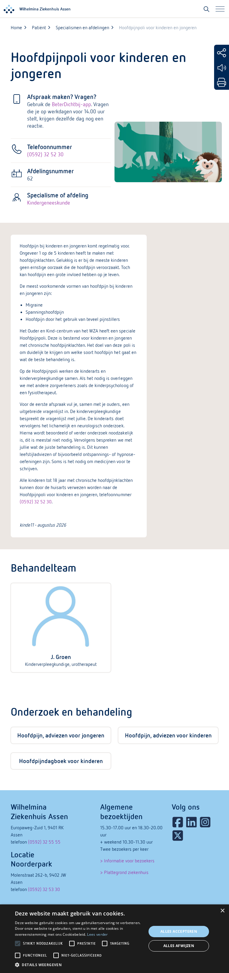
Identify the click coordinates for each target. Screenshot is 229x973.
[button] (79, 965)
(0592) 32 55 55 (44, 842)
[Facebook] (178, 822)
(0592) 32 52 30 (45, 154)
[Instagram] (205, 822)
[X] (178, 835)
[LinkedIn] (191, 822)
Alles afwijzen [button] (178, 945)
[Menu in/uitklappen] (220, 9)
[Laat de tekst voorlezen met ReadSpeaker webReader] (221, 68)
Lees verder (97, 934)
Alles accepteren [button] (178, 931)
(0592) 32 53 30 (44, 889)
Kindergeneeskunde (48, 202)
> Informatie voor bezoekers (127, 861)
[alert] (114, 938)
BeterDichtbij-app (71, 104)
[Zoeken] (206, 9)
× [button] (222, 911)
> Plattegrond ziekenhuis (124, 872)
